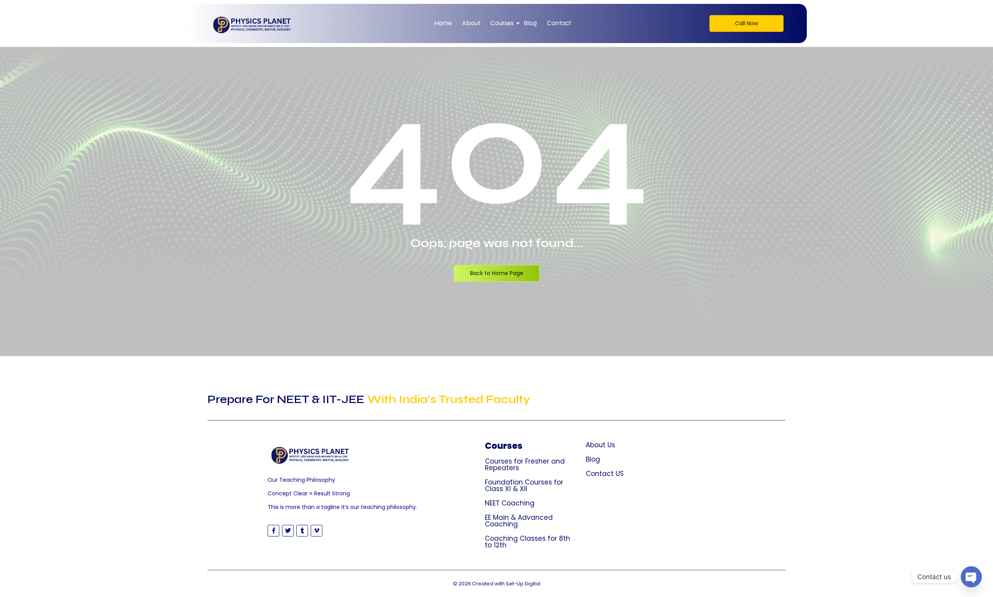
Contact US (605, 473)
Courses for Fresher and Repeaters (525, 464)
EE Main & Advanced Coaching (519, 521)
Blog (530, 23)
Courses (502, 23)
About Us (600, 445)
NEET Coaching (510, 503)
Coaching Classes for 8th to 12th (527, 542)
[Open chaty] (971, 576)
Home (443, 23)
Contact (559, 23)
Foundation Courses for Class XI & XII (524, 485)
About (471, 23)
